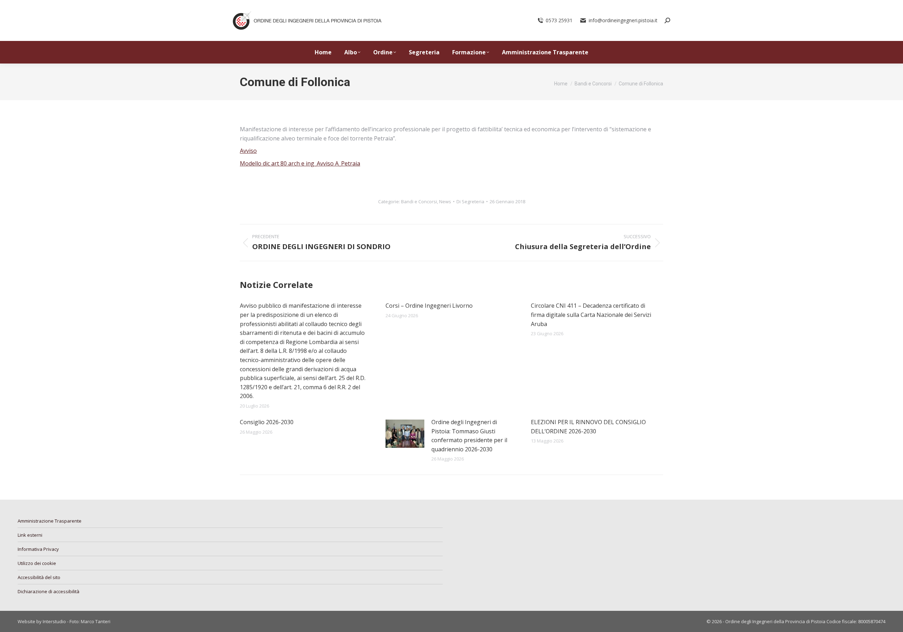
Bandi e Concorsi (419, 201)
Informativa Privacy (38, 549)
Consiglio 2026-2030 (266, 422)
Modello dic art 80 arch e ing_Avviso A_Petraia (300, 163)
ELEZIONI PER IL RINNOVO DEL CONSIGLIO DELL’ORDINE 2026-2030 (588, 426)
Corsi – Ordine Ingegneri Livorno (429, 305)
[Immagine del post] (405, 434)
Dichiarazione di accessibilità (48, 591)
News (445, 201)
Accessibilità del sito (39, 577)
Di (470, 201)
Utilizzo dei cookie (37, 563)
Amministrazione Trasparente (49, 521)
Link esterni (30, 535)
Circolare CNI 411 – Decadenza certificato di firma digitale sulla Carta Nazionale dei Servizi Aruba (591, 314)
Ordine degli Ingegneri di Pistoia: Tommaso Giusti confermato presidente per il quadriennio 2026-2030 (469, 435)
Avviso (248, 151)
